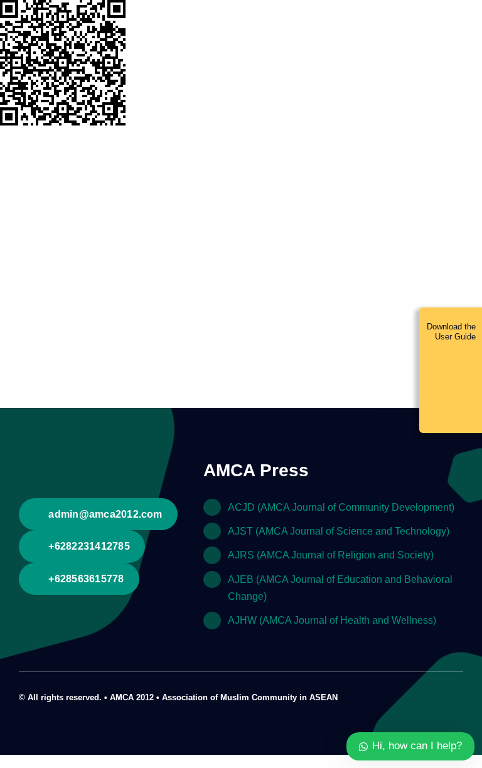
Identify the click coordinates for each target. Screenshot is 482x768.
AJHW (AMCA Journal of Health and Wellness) (332, 620)
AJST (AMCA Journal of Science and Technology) (338, 531)
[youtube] (439, 695)
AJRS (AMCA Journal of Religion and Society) (331, 555)
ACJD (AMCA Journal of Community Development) (341, 507)
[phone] (459, 695)
